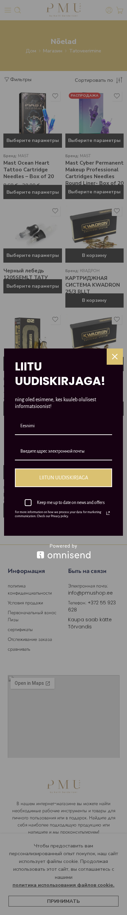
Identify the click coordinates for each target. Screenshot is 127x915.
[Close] (115, 356)
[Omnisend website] (63, 551)
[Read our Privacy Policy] (108, 513)
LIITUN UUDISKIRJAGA (63, 477)
